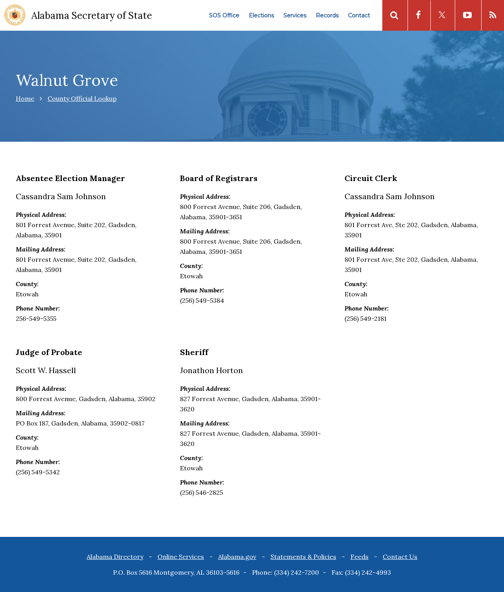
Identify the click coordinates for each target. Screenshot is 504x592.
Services (295, 15)
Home (25, 98)
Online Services (181, 557)
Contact (359, 15)
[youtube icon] (467, 15)
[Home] (15, 16)
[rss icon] (493, 15)
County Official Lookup (82, 98)
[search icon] (394, 15)
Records (327, 15)
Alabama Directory (115, 557)
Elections (261, 15)
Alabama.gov (237, 557)
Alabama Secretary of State (92, 15)
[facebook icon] (418, 15)
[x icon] (442, 15)
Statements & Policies (303, 557)
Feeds (359, 557)
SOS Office (224, 15)
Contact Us (400, 557)
